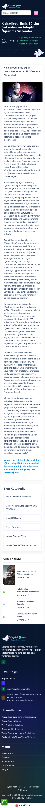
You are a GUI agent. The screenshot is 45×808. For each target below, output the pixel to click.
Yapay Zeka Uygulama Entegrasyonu (19, 717)
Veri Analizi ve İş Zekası (12, 725)
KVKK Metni (22, 790)
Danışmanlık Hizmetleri (13, 729)
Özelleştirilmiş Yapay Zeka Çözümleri (19, 737)
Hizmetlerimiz (8, 761)
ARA (36, 12)
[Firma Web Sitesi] (22, 805)
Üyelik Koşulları (13, 786)
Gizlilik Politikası (31, 786)
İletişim (5, 769)
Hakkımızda (7, 753)
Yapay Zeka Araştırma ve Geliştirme (18, 733)
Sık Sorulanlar (8, 765)
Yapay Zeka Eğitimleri (12, 721)
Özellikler (6, 757)
